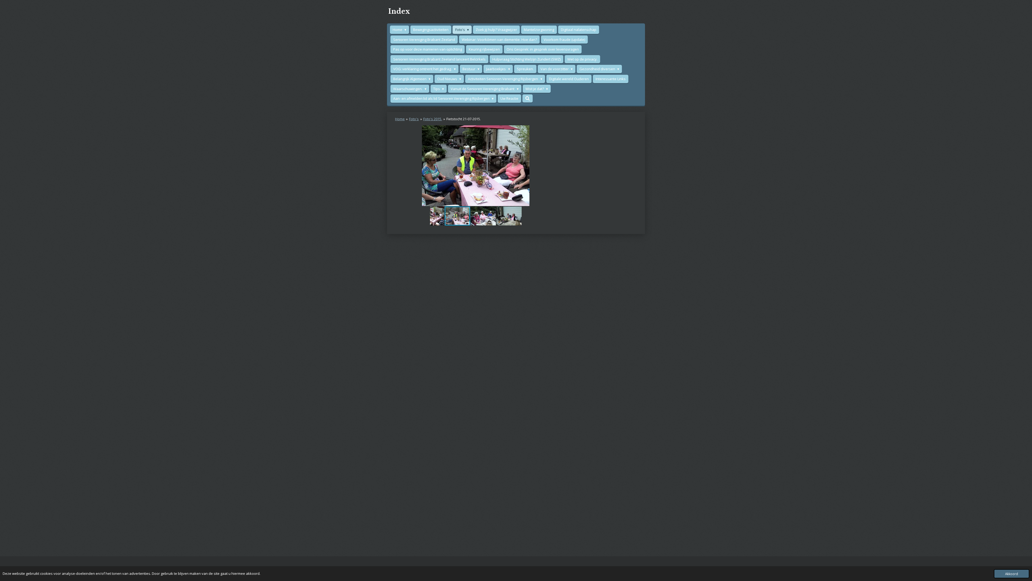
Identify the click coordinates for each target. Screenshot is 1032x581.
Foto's (414, 118)
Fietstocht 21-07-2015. (463, 118)
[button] (551, 130)
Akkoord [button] (1011, 574)
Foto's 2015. (432, 118)
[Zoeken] (527, 98)
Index (399, 11)
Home (400, 118)
